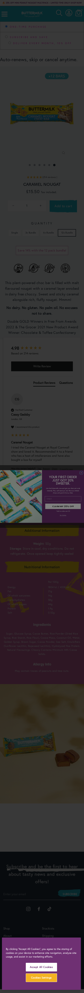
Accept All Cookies (41, 967)
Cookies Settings (41, 977)
